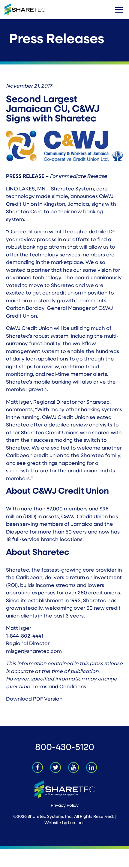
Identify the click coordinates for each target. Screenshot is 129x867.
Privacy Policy (65, 805)
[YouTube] (73, 767)
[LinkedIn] (91, 767)
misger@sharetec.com (34, 651)
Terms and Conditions (59, 686)
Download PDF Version (34, 699)
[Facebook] (37, 767)
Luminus (76, 823)
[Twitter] (55, 767)
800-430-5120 (64, 747)
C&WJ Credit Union (84, 516)
